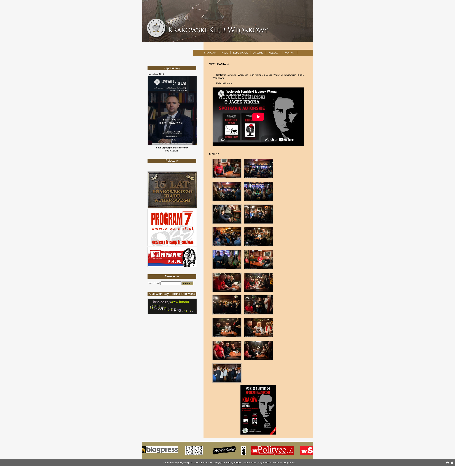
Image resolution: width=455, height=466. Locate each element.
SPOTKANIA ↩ (219, 64)
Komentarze (240, 53)
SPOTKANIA (210, 53)
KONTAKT (290, 53)
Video (224, 53)
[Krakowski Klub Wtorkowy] (227, 21)
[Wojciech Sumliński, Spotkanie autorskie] (258, 434)
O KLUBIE (258, 53)
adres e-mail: (154, 283)
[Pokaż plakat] (172, 144)
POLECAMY (274, 53)
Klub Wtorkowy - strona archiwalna (172, 293)
